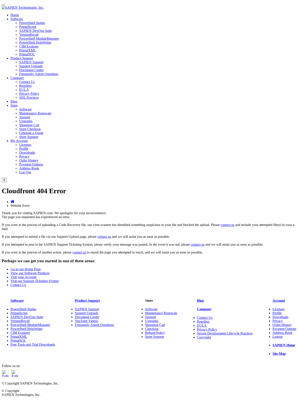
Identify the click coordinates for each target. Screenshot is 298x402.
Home (14, 15)
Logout (277, 336)
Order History (28, 160)
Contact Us (27, 82)
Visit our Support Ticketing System (34, 281)
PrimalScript (27, 27)
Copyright (204, 337)
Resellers (25, 86)
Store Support (28, 137)
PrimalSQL (27, 54)
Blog (13, 101)
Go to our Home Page (25, 269)
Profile (23, 148)
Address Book (29, 168)
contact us (227, 225)
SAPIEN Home (283, 345)
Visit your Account (23, 277)
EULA (24, 89)
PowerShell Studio (32, 23)
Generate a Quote (31, 133)
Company (17, 78)
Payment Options (31, 164)
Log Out (25, 172)
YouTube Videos (86, 321)
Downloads (27, 152)
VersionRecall (28, 34)
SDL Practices (29, 97)
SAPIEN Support (31, 62)
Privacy (24, 156)
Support (24, 117)
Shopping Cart (29, 125)
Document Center (31, 70)
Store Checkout (30, 129)
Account (278, 300)
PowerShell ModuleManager (39, 38)
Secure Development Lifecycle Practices (225, 333)
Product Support (21, 58)
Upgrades (26, 121)
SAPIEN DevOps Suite (35, 31)
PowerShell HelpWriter (35, 42)
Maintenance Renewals (35, 113)
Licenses (25, 145)
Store (14, 105)
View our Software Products (30, 273)
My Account (19, 141)
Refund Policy (155, 333)
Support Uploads (31, 66)
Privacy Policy (29, 93)
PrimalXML (27, 50)
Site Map (279, 353)
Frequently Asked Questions (38, 74)
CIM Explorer (29, 46)
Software (16, 19)
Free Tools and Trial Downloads (32, 344)
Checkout (151, 329)
